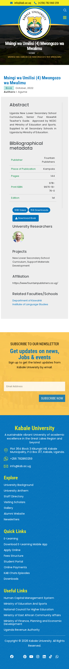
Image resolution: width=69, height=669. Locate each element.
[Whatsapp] (57, 656)
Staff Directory (14, 496)
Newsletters (11, 519)
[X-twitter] (18, 656)
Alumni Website (14, 514)
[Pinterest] (25, 656)
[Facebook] (12, 656)
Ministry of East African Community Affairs (32, 615)
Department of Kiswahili (27, 300)
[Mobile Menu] (65, 17)
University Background (18, 485)
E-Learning (11, 538)
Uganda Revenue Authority (22, 630)
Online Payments (15, 567)
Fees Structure (13, 556)
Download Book (27, 218)
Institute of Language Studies (30, 304)
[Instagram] (38, 656)
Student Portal (13, 561)
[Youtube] (31, 656)
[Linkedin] (44, 656)
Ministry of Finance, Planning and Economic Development (33, 622)
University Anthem (16, 491)
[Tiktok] (50, 656)
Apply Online (12, 550)
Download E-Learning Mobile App (25, 544)
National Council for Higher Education (29, 609)
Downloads (11, 579)
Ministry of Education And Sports (25, 604)
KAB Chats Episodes (17, 573)
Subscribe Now (52, 398)
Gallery (8, 508)
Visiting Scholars (14, 502)
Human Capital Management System (29, 598)
